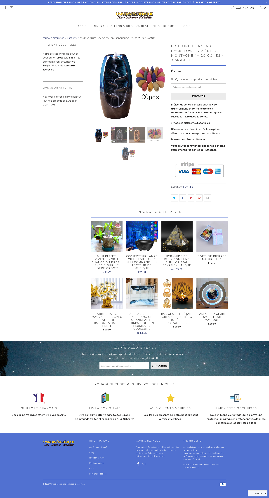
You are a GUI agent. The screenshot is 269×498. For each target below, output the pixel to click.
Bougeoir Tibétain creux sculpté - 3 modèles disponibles (177, 293)
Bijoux (168, 26)
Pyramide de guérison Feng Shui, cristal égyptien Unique (177, 236)
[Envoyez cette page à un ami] (207, 198)
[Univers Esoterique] (134, 16)
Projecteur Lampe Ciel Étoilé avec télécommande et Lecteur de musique (142, 236)
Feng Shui (122, 26)
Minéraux (101, 26)
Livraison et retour (97, 458)
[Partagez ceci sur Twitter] (174, 198)
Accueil (84, 26)
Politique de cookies (97, 474)
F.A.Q (91, 452)
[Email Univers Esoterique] (11, 7)
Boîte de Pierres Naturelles (212, 236)
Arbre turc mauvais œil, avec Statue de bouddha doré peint (107, 293)
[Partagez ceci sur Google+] (199, 198)
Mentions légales (96, 463)
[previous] (93, 82)
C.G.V (91, 468)
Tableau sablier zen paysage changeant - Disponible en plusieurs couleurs (142, 293)
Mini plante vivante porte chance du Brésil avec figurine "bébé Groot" (107, 236)
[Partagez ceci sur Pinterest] (191, 198)
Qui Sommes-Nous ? (98, 447)
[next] (163, 82)
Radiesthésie (146, 26)
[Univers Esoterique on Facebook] (5, 7)
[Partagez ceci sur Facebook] (182, 198)
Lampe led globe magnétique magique (212, 293)
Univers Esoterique (57, 484)
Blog (184, 26)
